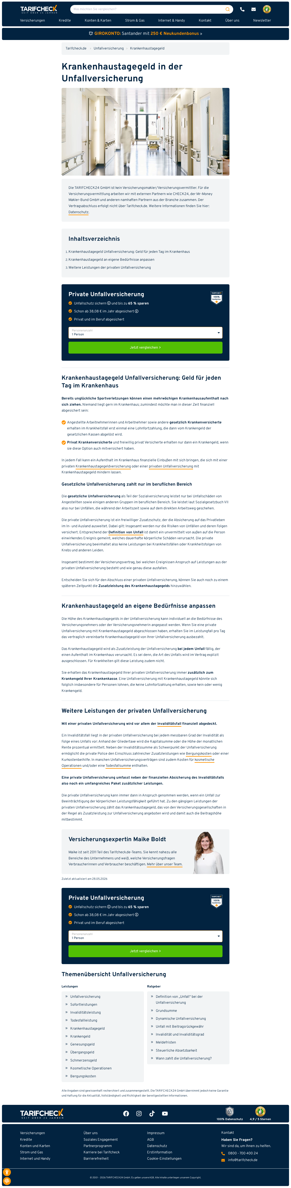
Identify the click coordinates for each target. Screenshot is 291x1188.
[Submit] (227, 9)
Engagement (101, 1140)
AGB (150, 1140)
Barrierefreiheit (96, 1159)
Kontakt (205, 20)
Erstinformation (159, 1152)
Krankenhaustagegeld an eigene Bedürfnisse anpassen (111, 260)
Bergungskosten (199, 753)
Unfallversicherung (109, 48)
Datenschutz (78, 212)
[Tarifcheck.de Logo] (61, 1113)
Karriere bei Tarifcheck (102, 1152)
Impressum (156, 1133)
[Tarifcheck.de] (39, 9)
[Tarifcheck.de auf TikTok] (152, 1114)
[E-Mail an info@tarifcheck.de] (253, 9)
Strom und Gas (31, 1152)
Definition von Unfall (125, 532)
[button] (109, 303)
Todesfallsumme (118, 766)
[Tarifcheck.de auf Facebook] (126, 1114)
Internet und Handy (35, 1159)
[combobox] (151, 9)
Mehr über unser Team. (165, 864)
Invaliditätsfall (169, 724)
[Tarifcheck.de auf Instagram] (139, 1114)
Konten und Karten (35, 1146)
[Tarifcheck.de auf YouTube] (165, 1114)
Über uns (232, 20)
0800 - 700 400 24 (243, 1153)
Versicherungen (32, 1133)
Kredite (26, 1140)
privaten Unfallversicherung (171, 466)
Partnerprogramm (98, 1146)
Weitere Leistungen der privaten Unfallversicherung (109, 267)
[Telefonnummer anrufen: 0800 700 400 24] (242, 9)
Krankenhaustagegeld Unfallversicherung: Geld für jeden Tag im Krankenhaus (129, 252)
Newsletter (262, 20)
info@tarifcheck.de (243, 1160)
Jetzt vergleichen (144, 347)
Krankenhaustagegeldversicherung (103, 466)
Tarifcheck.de (76, 48)
